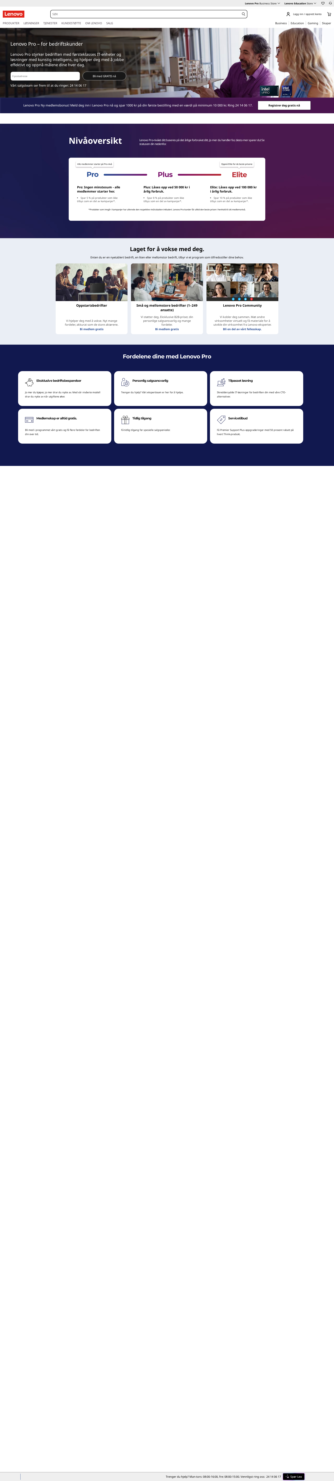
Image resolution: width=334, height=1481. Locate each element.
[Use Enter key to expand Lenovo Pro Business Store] (279, 3)
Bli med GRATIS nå (104, 76)
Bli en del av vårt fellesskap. (242, 329)
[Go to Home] (13, 14)
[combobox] (145, 14)
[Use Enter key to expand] (324, 14)
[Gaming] (319, 23)
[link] (330, 4)
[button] (323, 3)
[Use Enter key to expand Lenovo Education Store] (315, 3)
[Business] (288, 23)
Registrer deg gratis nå (284, 105)
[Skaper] (332, 23)
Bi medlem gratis (92, 329)
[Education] (305, 23)
